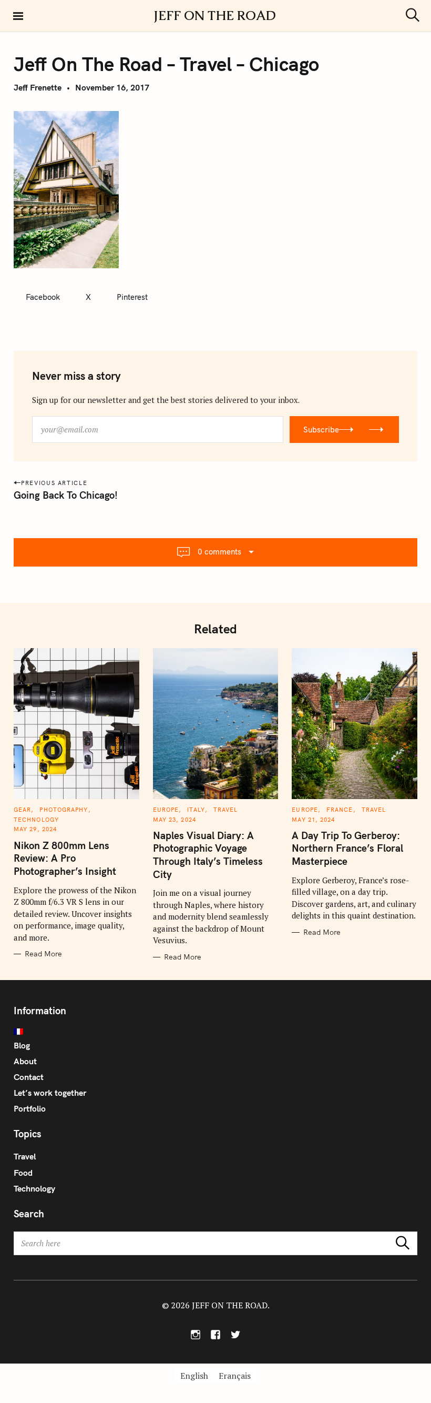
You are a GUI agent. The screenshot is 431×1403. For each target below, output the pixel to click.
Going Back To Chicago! (66, 495)
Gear (22, 809)
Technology (36, 819)
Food (23, 1172)
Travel (225, 809)
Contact (29, 1077)
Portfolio (30, 1108)
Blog (22, 1045)
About (25, 1061)
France (339, 809)
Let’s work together (50, 1092)
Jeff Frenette (37, 87)
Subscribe (321, 430)
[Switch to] (215, 1031)
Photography (63, 809)
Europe (166, 809)
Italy (196, 809)
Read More (43, 954)
